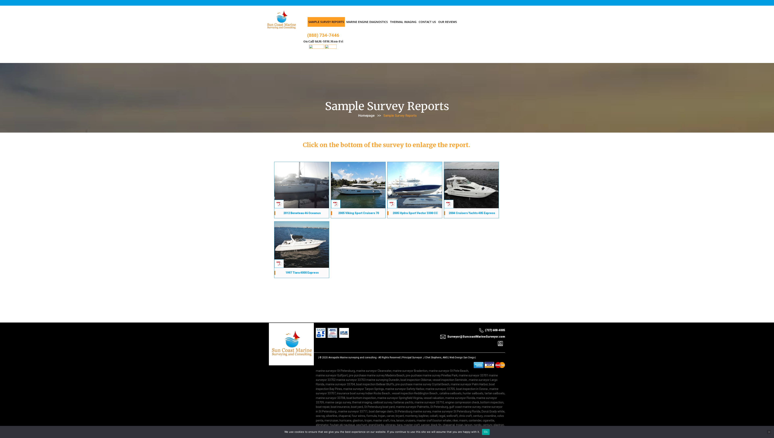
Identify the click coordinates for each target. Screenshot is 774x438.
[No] (769, 432)
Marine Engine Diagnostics (367, 22)
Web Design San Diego (462, 358)
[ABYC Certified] (331, 47)
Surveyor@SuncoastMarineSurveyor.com (476, 337)
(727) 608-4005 (495, 331)
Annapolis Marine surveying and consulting (352, 358)
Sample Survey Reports (326, 22)
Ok (486, 431)
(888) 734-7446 (323, 35)
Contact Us (427, 22)
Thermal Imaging (403, 22)
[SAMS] (316, 47)
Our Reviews (447, 22)
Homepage (366, 115)
